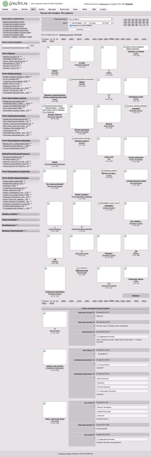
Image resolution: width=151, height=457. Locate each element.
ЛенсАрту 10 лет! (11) (11, 68)
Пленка (11, 154)
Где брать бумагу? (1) (11, 159)
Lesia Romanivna (55, 229)
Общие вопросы (14, 73)
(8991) (117, 39)
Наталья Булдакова (109, 286)
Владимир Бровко (54, 294)
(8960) (71, 39)
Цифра (5, 154)
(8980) (87, 39)
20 (125, 22)
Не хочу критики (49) (11, 79)
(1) (51, 39)
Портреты (6, 37)
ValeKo (108, 73)
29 (133, 25)
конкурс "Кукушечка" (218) (13, 90)
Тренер (136, 99)
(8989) (106, 39)
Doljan (136, 281)
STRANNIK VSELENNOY (55, 368)
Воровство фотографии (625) (14, 101)
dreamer (82, 143)
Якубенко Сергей (135, 223)
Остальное (25, 154)
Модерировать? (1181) (11, 63)
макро (29, 37)
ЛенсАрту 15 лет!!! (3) (11, 66)
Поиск (75, 9)
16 (136, 20)
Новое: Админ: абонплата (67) (14, 61)
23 (136, 22)
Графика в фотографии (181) (14, 128)
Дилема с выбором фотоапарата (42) (17, 124)
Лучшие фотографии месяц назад (16, 30)
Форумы (24, 9)
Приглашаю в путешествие (19, 171)
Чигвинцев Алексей (82, 65)
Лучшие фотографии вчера (13, 26)
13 (125, 20)
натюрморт (22, 37)
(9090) (44, 41)
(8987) (94, 39)
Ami (109, 159)
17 (140, 20)
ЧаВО (94, 9)
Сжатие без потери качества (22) (15, 119)
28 (129, 25)
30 (136, 25)
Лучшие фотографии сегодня (14, 24)
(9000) (136, 39)
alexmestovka (55, 331)
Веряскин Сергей (82, 253)
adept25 (82, 84)
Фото (33, 9)
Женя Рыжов (82, 272)
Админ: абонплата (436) (12, 190)
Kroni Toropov (109, 126)
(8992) (122, 39)
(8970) (79, 39)
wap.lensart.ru (104, 4)
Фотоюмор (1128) (9, 185)
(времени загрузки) (66, 35)
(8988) (100, 39)
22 (133, 22)
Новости (11, 53)
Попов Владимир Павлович (55, 164)
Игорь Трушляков (81, 132)
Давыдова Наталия (85, 312)
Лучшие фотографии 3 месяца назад (17, 32)
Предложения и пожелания (19, 140)
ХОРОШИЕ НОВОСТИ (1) (13, 59)
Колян (136, 53)
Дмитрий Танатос (135, 110)
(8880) (63, 39)
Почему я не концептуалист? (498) (16, 195)
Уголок (108, 175)
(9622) (52, 41)
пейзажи (14, 37)
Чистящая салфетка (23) (12, 157)
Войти (84, 9)
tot (109, 97)
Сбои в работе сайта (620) (13, 181)
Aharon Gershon (109, 208)
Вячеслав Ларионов (54, 117)
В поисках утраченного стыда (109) (16, 204)
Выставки (52, 9)
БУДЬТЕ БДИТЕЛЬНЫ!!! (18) (13, 206)
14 (129, 20)
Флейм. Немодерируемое (18, 178)
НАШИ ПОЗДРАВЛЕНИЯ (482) (14, 106)
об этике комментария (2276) (14, 148)
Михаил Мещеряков (54, 186)
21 (129, 22)
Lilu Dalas (54, 73)
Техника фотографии (16, 116)
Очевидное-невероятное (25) (14, 188)
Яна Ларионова (136, 183)
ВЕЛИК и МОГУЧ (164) (11, 83)
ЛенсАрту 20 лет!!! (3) (11, 57)
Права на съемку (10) (11, 86)
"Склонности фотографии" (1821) (15, 81)
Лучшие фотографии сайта (13, 34)
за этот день (76, 23)
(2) (54, 39)
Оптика (17, 154)
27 (125, 25)
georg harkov (87, 350)
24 (140, 22)
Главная (5, 9)
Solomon (55, 261)
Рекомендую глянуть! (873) (13, 183)
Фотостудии (64, 9)
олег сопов (55, 421)
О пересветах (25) (10, 130)
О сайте (103, 9)
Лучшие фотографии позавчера (15, 28)
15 (133, 20)
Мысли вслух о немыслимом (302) (16, 144)
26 (147, 22)
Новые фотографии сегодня (13, 22)
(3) (57, 39)
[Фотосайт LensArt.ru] (33, 7)
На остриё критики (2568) (12, 108)
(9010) (144, 39)
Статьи (14, 9)
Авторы (41, 9)
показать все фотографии (82, 25)
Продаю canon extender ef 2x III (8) (16, 164)
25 (144, 22)
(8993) (128, 39)
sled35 (54, 99)
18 (144, 20)
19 (147, 20)
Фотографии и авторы (17, 98)
